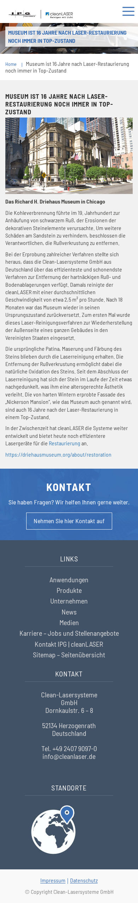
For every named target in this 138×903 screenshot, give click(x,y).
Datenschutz (84, 880)
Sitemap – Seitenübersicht (69, 654)
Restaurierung (64, 443)
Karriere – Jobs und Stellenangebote (69, 633)
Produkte (69, 590)
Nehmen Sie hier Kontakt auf (69, 521)
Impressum (52, 880)
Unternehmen (69, 601)
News (69, 612)
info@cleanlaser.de (69, 756)
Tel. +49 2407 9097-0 (69, 748)
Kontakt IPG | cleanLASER (69, 644)
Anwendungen (69, 579)
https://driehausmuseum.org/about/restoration (58, 454)
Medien (69, 622)
